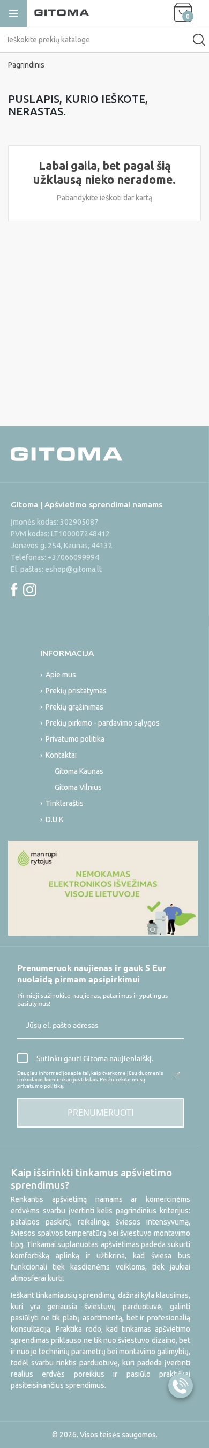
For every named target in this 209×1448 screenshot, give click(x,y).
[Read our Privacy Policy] (177, 1074)
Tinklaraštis (65, 803)
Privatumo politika (75, 739)
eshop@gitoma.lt (73, 569)
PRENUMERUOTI (100, 1112)
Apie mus (61, 674)
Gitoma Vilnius (78, 787)
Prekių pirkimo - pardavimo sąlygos (103, 723)
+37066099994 (73, 557)
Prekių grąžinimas (74, 707)
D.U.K (54, 819)
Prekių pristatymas (76, 690)
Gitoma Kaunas (79, 771)
